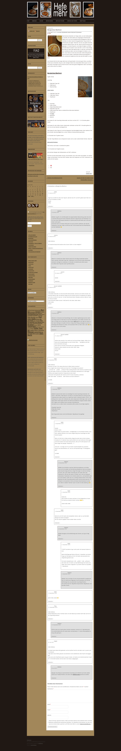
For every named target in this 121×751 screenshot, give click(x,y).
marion (56, 235)
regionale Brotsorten (37, 323)
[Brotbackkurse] (35, 112)
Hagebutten (40, 313)
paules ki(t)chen (31, 275)
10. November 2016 (52, 607)
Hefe (37, 314)
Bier (58, 32)
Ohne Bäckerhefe (64, 32)
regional (39, 322)
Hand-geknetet (32, 314)
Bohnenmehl (38, 310)
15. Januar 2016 (51, 193)
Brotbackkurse (49, 21)
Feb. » (32, 196)
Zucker (37, 333)
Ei (40, 312)
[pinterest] (33, 207)
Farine (29, 265)
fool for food (30, 267)
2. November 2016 (52, 360)
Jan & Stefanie (33, 745)
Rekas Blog (30, 277)
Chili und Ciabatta (32, 235)
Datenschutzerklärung (85, 724)
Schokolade (38, 326)
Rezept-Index (83, 21)
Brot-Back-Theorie (60, 21)
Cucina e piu (30, 264)
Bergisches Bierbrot (54, 30)
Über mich (34, 21)
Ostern (34, 320)
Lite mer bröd (31, 270)
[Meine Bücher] (35, 160)
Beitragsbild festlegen (52, 142)
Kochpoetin (30, 269)
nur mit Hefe (35, 317)
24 (42, 193)
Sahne (39, 325)
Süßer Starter (73, 32)
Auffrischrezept (31, 310)
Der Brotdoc (30, 238)
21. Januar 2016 (58, 335)
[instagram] (29, 207)
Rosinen (35, 325)
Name (49, 704)
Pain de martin (31, 274)
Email (49, 709)
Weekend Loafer (31, 282)
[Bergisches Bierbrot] (49, 33)
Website (49, 715)
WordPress (41, 743)
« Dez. (29, 196)
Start (28, 21)
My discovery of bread (33, 272)
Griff (75, 321)
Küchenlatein (31, 245)
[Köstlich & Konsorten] (32, 340)
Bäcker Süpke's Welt (32, 260)
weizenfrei (37, 332)
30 (40, 195)
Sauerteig (69, 32)
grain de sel (30, 241)
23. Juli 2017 (51, 642)
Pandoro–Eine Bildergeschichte (54, 178)
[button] (53, 166)
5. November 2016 (66, 544)
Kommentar (50, 688)
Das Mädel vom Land (32, 236)
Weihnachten (41, 330)
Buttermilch (32, 312)
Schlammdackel (31, 279)
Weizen (31, 332)
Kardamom (30, 315)
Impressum (29, 740)
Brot (51, 32)
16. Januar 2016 (55, 212)
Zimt (33, 333)
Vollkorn (36, 330)
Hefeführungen (76, 674)
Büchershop (31, 165)
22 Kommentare (79, 32)
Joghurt (43, 314)
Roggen (31, 324)
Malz (53, 113)
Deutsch (38, 31)
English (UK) (89, 173)
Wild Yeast (30, 284)
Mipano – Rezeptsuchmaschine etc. (35, 248)
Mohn (37, 317)
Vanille (32, 330)
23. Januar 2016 (58, 273)
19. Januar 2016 (51, 287)
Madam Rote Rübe (32, 246)
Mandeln (33, 317)
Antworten (50, 206)
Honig (40, 314)
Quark (36, 322)
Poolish (38, 320)
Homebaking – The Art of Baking (35, 243)
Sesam (31, 328)
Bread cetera (31, 262)
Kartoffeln (35, 315)
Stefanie (59, 211)
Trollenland (30, 280)
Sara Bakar (30, 250)
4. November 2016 (66, 492)
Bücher (41, 21)
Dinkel (60, 32)
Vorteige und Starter (72, 21)
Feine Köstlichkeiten (32, 240)
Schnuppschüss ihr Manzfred (34, 251)
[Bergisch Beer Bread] (48, 33)
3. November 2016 (59, 423)
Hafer (36, 313)
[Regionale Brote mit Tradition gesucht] (36, 126)
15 (37, 191)
